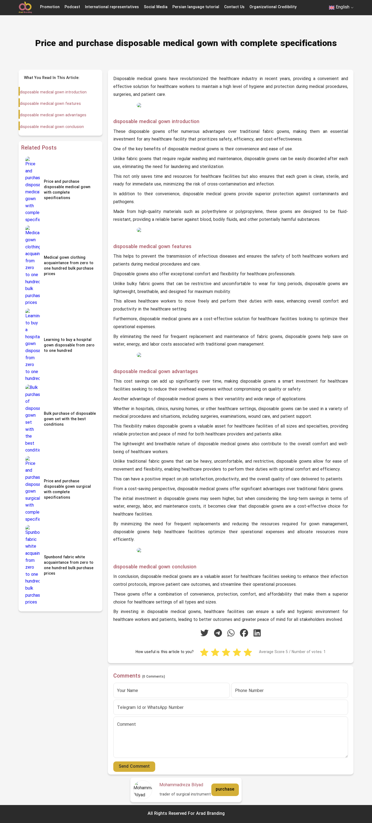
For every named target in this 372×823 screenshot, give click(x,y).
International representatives (112, 7)
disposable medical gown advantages (53, 115)
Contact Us (234, 7)
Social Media (155, 7)
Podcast (72, 7)
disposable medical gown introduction (53, 92)
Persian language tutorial (195, 7)
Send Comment (134, 767)
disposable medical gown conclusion (52, 127)
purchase (225, 790)
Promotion (50, 7)
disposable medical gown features (50, 103)
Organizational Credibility (273, 7)
